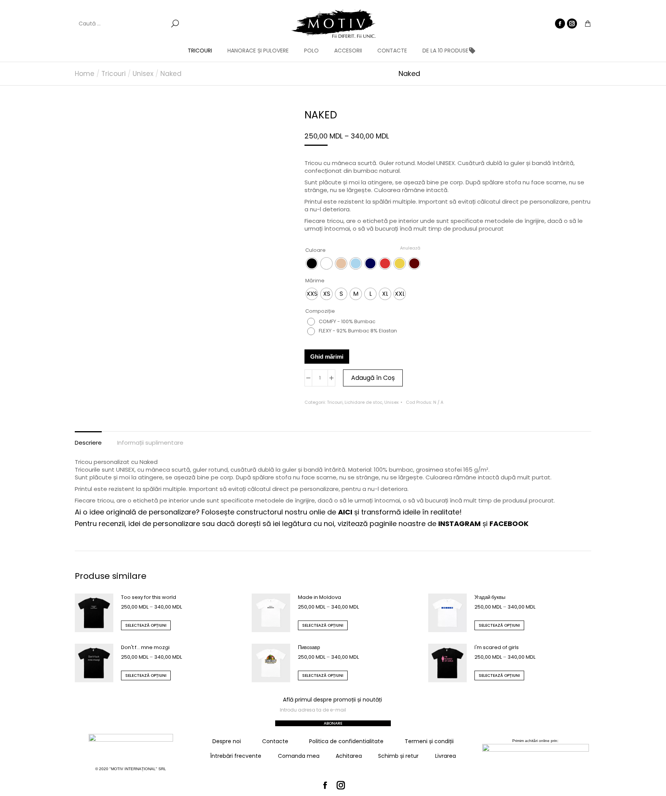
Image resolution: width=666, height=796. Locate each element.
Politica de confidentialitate (346, 741)
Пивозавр (309, 647)
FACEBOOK (508, 523)
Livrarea (445, 756)
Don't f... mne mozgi (145, 647)
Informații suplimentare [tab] (150, 442)
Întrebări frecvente (235, 756)
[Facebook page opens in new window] (560, 24)
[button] (114, 6)
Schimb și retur (398, 756)
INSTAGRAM (459, 523)
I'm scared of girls (496, 647)
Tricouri (335, 402)
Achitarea (349, 756)
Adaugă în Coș (373, 377)
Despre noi (226, 741)
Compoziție (320, 311)
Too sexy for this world (148, 597)
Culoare (315, 250)
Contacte (275, 741)
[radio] (312, 263)
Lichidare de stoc (363, 402)
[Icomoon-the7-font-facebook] (325, 785)
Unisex (391, 402)
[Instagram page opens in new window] (572, 24)
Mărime (315, 280)
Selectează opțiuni (145, 625)
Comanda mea (299, 756)
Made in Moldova (319, 597)
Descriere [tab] (88, 442)
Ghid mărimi (326, 356)
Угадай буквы (489, 597)
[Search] (175, 23)
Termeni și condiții (429, 741)
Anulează (410, 248)
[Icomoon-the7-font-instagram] (341, 785)
